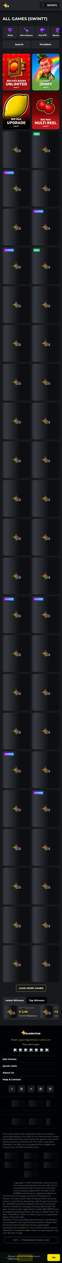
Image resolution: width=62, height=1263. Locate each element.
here (27, 1230)
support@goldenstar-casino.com (34, 1040)
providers (45, 44)
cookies (19, 1256)
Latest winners (14, 1000)
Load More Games (31, 988)
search (19, 44)
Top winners (36, 1000)
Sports (52, 5)
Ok (54, 1257)
